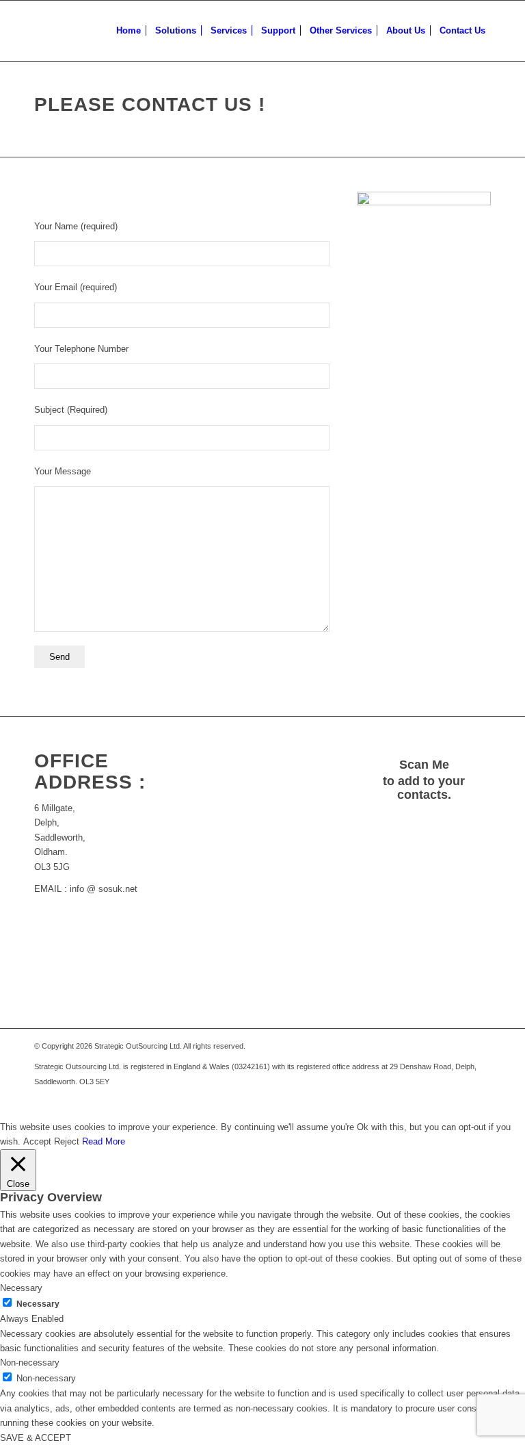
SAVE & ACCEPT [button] (35, 1438)
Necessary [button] (21, 1288)
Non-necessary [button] (29, 1362)
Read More (103, 1141)
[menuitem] (128, 31)
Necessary (37, 1304)
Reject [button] (66, 1141)
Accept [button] (37, 1141)
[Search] (503, 31)
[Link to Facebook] (480, 1102)
